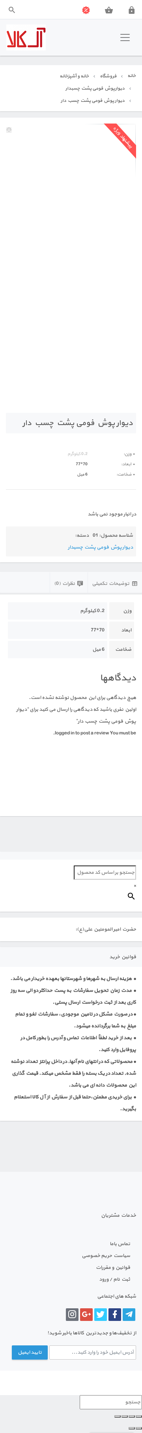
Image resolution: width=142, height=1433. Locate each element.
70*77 (82, 464)
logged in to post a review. (81, 733)
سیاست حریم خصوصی (106, 1256)
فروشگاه (108, 76)
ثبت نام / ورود (114, 1279)
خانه (131, 75)
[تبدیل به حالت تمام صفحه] (132, 1416)
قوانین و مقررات (113, 1268)
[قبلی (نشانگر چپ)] (139, 1428)
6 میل (82, 474)
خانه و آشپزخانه (74, 76)
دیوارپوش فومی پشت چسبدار (95, 88)
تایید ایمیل (30, 1352)
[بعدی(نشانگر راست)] (132, 1428)
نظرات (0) (64, 584)
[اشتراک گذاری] (124, 1416)
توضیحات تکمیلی (110, 584)
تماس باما (120, 1244)
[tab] (115, 583)
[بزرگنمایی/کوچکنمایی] (139, 1416)
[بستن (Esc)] (117, 1416)
